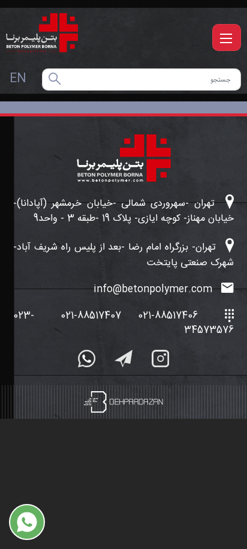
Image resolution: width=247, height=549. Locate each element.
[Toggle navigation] (226, 37)
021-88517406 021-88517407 (129, 316)
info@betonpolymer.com (154, 290)
